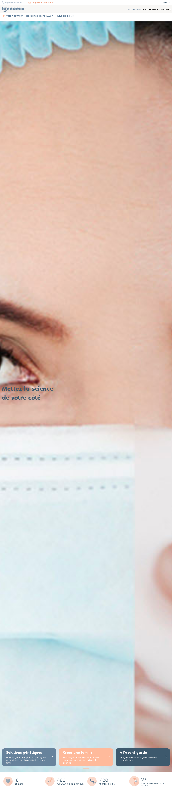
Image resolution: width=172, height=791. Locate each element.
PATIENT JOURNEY (14, 16)
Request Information (42, 2)
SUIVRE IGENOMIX (65, 16)
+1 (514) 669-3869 (13, 2)
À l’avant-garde (133, 752)
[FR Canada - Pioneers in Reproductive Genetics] (14, 9)
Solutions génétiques (24, 752)
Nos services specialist (39, 16)
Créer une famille (77, 752)
